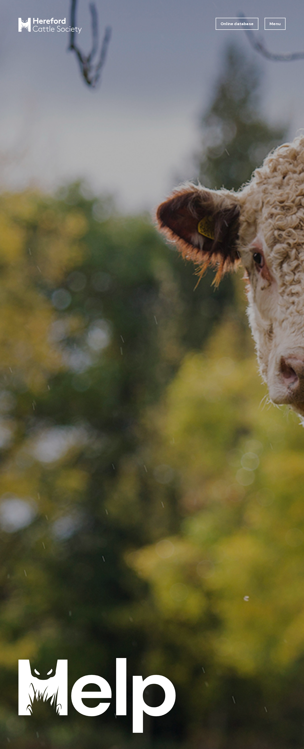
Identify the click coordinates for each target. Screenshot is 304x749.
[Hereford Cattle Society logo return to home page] (50, 26)
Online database (237, 23)
